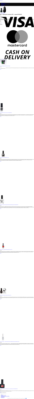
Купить (0, 69)
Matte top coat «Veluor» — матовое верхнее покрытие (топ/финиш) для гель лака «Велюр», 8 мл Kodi (9, 341)
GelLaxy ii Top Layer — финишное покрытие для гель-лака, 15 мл (6, 249)
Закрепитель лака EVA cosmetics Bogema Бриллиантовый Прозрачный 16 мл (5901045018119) (9, 204)
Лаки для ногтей (2, 396)
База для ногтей (2, 397)
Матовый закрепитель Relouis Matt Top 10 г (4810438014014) (6, 112)
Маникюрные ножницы (3, 3)
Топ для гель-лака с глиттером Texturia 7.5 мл (4, 157)
